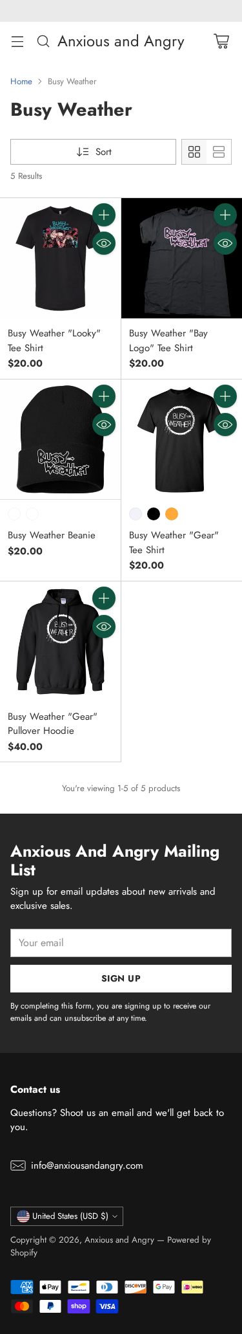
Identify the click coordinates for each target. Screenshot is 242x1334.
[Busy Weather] (60, 258)
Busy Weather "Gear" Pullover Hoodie (52, 723)
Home (21, 81)
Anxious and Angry (119, 1240)
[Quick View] (104, 243)
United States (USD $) (70, 1216)
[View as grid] (194, 152)
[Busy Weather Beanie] (60, 439)
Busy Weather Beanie (52, 535)
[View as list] (219, 152)
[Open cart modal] (221, 41)
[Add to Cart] (104, 214)
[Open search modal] (43, 41)
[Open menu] (17, 41)
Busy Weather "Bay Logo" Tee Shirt (168, 340)
